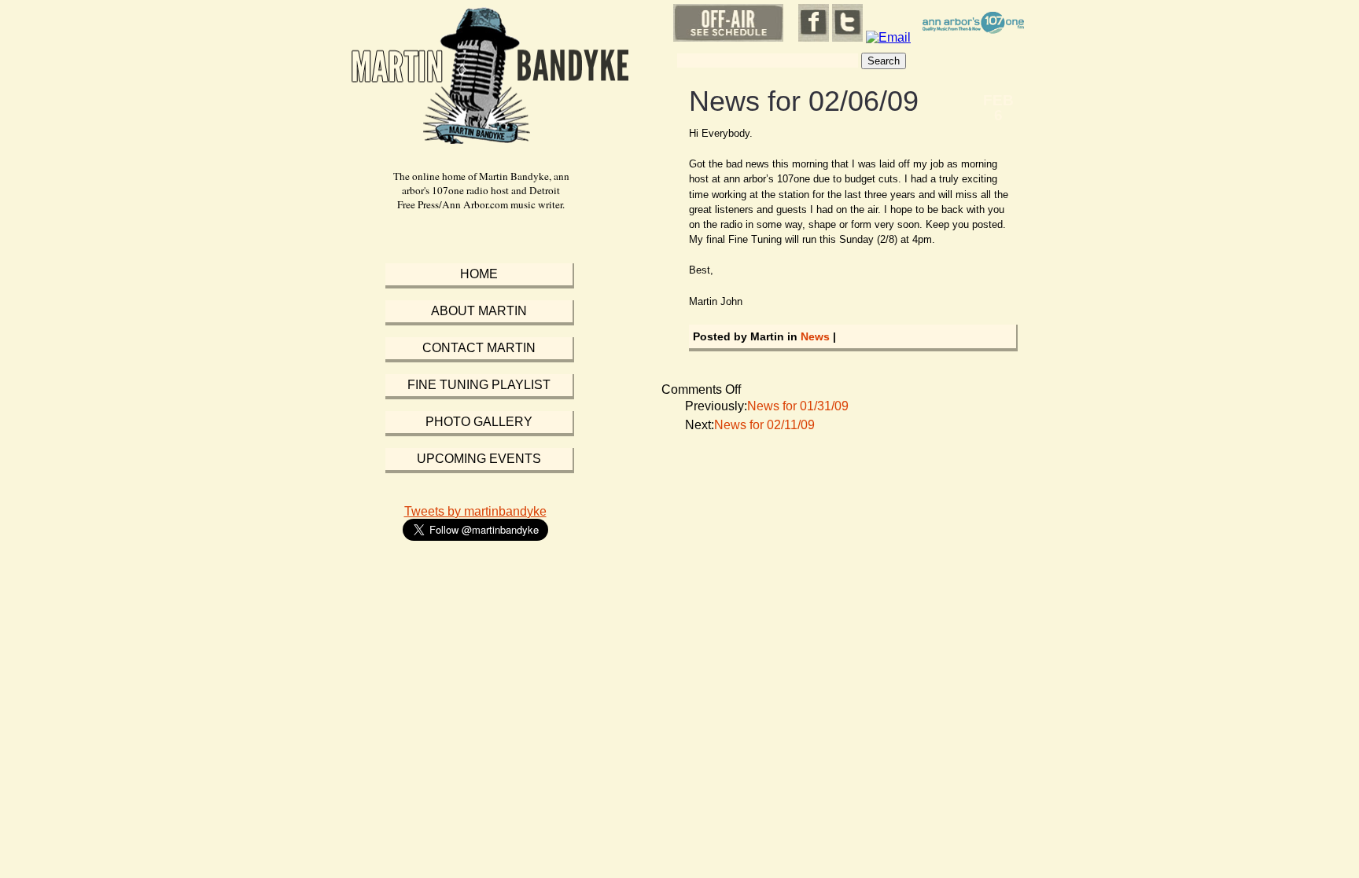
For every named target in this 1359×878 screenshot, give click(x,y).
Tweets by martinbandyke (475, 511)
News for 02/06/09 (804, 101)
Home (479, 274)
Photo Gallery (478, 421)
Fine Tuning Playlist (479, 384)
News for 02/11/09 (764, 425)
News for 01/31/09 (798, 406)
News (815, 336)
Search (883, 61)
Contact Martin (479, 348)
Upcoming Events (479, 458)
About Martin (479, 311)
